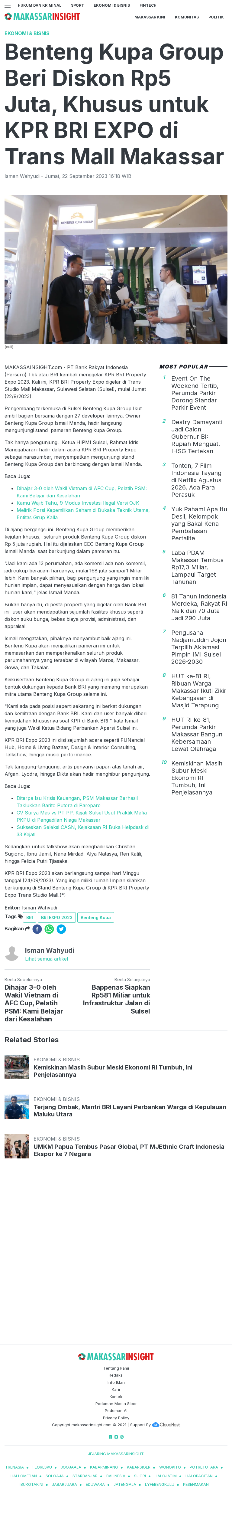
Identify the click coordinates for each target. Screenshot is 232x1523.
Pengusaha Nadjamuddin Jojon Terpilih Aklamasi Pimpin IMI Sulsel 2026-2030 (198, 647)
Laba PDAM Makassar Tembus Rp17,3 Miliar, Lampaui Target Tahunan (197, 567)
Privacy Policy (116, 1417)
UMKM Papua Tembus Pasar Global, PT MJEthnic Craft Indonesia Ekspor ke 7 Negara (129, 1150)
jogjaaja (71, 1467)
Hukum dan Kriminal (39, 5)
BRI (29, 917)
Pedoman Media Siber (116, 1403)
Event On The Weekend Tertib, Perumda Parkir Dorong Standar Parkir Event (195, 393)
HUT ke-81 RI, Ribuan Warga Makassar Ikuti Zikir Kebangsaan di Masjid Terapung (198, 691)
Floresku (42, 1467)
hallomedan (24, 1475)
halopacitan (199, 1475)
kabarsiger (138, 1467)
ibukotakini (31, 1484)
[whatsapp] (49, 929)
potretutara (204, 1467)
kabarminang (104, 1467)
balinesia (115, 1475)
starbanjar (85, 1475)
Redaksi (116, 1375)
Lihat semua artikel (46, 959)
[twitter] (61, 929)
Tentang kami (116, 1368)
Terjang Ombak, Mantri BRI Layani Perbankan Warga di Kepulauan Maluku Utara (130, 1110)
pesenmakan (196, 1484)
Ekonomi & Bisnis (112, 5)
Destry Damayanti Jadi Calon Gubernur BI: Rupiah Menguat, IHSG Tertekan (196, 436)
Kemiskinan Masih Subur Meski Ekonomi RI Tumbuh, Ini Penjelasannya (196, 778)
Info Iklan (116, 1382)
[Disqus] (116, 1257)
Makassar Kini (149, 17)
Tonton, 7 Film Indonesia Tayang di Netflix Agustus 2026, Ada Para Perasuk (196, 480)
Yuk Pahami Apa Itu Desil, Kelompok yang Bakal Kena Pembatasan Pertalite (199, 524)
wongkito (170, 1467)
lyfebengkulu (159, 1484)
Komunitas (187, 17)
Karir (116, 1389)
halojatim (166, 1475)
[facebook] (37, 929)
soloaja (55, 1475)
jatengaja (125, 1484)
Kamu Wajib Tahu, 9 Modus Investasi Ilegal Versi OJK (78, 503)
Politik (216, 17)
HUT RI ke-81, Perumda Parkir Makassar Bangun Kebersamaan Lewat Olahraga (196, 734)
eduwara (95, 1484)
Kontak (116, 1396)
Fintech (148, 5)
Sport (77, 5)
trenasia (14, 1467)
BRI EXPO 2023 (56, 917)
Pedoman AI (116, 1410)
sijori (140, 1475)
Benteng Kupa (96, 917)
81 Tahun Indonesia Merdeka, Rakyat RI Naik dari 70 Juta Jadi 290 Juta (199, 607)
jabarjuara (64, 1484)
